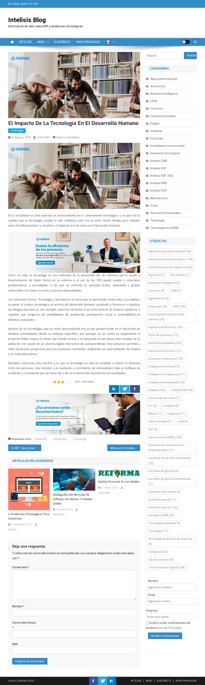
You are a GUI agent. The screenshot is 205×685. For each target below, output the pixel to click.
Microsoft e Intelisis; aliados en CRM (125, 448)
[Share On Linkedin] (114, 389)
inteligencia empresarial (166, 382)
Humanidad (60, 438)
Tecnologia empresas (164, 523)
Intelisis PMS (158, 183)
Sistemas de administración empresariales (166, 447)
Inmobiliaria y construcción (167, 145)
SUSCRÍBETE (62, 42)
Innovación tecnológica (165, 153)
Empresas (157, 306)
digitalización (158, 298)
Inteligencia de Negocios (166, 374)
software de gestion (163, 471)
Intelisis (12, 529)
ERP (179, 306)
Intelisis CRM (158, 160)
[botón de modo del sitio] (186, 42)
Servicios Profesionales (165, 213)
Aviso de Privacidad (169, 627)
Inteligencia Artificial (164, 366)
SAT (153, 429)
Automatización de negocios (170, 267)
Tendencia (158, 551)
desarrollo (41, 438)
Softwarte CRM (161, 515)
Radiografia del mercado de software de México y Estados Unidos (72, 499)
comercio (156, 290)
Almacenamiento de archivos (170, 259)
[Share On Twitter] (125, 389)
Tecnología (17, 130)
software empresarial (164, 491)
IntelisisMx (43, 137)
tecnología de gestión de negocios (170, 541)
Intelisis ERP (158, 168)
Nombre (18, 606)
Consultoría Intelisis (163, 116)
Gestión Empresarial (165, 343)
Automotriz (157, 86)
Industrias (156, 138)
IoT (152, 405)
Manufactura (158, 198)
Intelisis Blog (27, 20)
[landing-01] (74, 414)
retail (182, 421)
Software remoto (163, 507)
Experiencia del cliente (165, 327)
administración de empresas (169, 251)
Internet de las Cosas (164, 398)
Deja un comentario (67, 137)
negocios (176, 413)
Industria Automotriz (164, 350)
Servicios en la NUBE (165, 437)
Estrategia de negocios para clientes (166, 317)
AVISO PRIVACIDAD (88, 42)
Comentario (20, 567)
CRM (176, 290)
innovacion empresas (165, 358)
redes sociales (159, 421)
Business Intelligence (164, 93)
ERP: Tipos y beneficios (27, 448)
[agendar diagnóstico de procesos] (74, 252)
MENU (41, 42)
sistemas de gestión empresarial (169, 460)
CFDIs (154, 101)
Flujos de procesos (163, 335)
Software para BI (162, 499)
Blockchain (180, 275)
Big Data (156, 275)
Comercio (156, 108)
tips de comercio (161, 559)
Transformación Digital (166, 567)
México (155, 413)
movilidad (171, 405)
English (155, 123)
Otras (154, 205)
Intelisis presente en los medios (119, 482)
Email (151, 595)
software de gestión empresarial (169, 481)
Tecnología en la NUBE (164, 227)
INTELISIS (25, 42)
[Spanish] (110, 42)
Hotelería (156, 131)
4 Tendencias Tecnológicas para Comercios (28, 516)
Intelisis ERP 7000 (161, 175)
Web (15, 644)
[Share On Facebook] (135, 389)
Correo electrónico (24, 625)
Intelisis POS (158, 190)
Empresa (152, 610)
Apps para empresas (163, 78)
